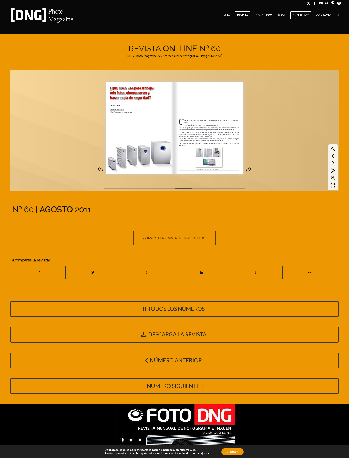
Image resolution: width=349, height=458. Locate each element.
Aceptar (232, 452)
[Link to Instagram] (339, 3)
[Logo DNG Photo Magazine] (41, 15)
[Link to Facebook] (314, 3)
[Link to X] (308, 3)
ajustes (205, 453)
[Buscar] (338, 15)
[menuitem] (226, 15)
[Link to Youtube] (321, 3)
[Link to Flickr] (327, 3)
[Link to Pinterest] (333, 3)
